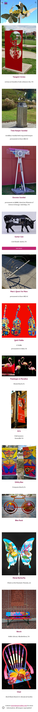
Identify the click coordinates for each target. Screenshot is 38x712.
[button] (2, 2)
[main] (19, 11)
